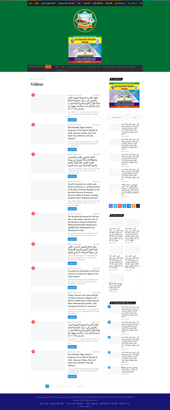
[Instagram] (124, 206)
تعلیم (79, 3)
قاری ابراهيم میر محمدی (47, 3)
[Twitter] (115, 206)
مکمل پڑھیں (72, 120)
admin (70, 95)
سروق (30, 3)
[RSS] (133, 206)
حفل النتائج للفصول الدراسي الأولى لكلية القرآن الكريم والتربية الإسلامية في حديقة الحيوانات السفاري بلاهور (82, 249)
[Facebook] (111, 206)
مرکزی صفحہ (35, 79)
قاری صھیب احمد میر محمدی (66, 3)
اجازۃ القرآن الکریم (98, 3)
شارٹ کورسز (86, 3)
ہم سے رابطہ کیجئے (120, 3)
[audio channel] (138, 206)
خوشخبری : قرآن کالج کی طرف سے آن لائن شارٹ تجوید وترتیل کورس (115, 286)
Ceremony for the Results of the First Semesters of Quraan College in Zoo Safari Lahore (83, 274)
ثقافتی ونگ (109, 3)
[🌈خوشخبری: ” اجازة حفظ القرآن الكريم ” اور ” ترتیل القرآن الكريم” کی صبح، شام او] (114, 187)
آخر (80, 386)
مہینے (135, 117)
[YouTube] (120, 206)
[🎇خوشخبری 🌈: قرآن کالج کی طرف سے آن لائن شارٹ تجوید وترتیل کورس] (116, 278)
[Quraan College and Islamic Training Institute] (85, 20)
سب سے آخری (116, 117)
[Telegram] (129, 206)
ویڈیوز (37, 3)
